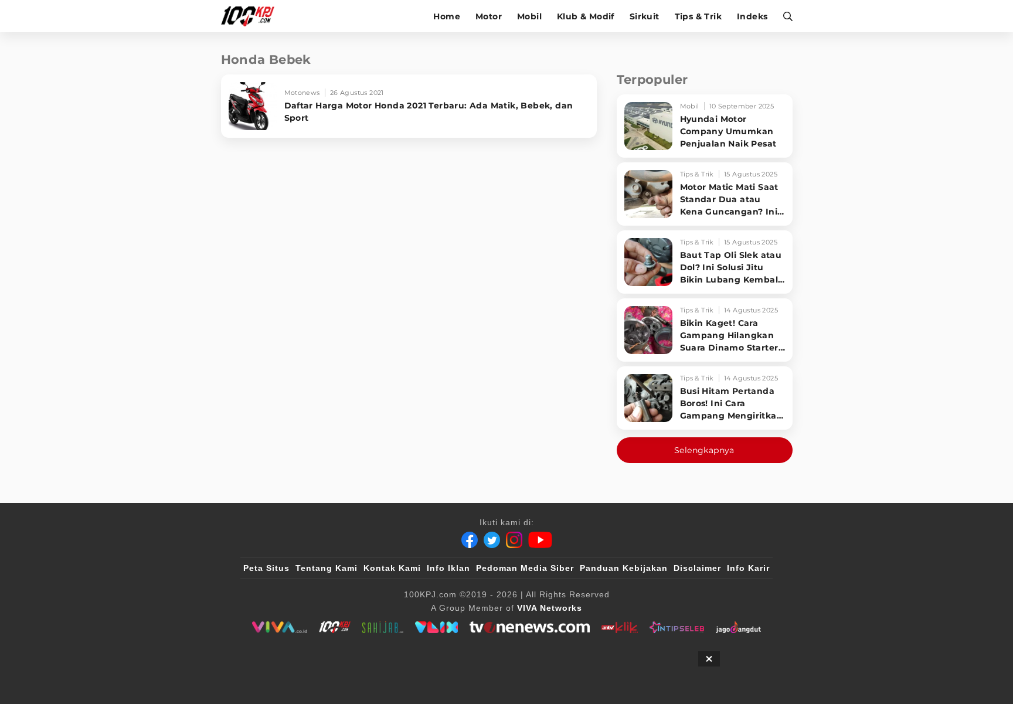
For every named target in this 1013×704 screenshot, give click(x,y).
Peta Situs (266, 568)
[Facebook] (469, 540)
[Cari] (784, 16)
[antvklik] (619, 627)
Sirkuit (645, 16)
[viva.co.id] (279, 627)
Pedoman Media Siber (525, 568)
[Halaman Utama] (252, 16)
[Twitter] (492, 540)
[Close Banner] (709, 658)
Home (446, 16)
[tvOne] (530, 627)
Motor (488, 16)
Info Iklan (448, 568)
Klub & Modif (585, 16)
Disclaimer (697, 568)
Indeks (752, 16)
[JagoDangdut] (738, 627)
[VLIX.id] (436, 627)
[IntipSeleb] (677, 627)
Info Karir (748, 568)
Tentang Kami (326, 568)
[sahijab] (382, 627)
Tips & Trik (698, 16)
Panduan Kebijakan (624, 568)
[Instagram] (514, 540)
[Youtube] (540, 540)
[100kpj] (335, 627)
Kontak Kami (392, 568)
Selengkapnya (704, 450)
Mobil (529, 16)
